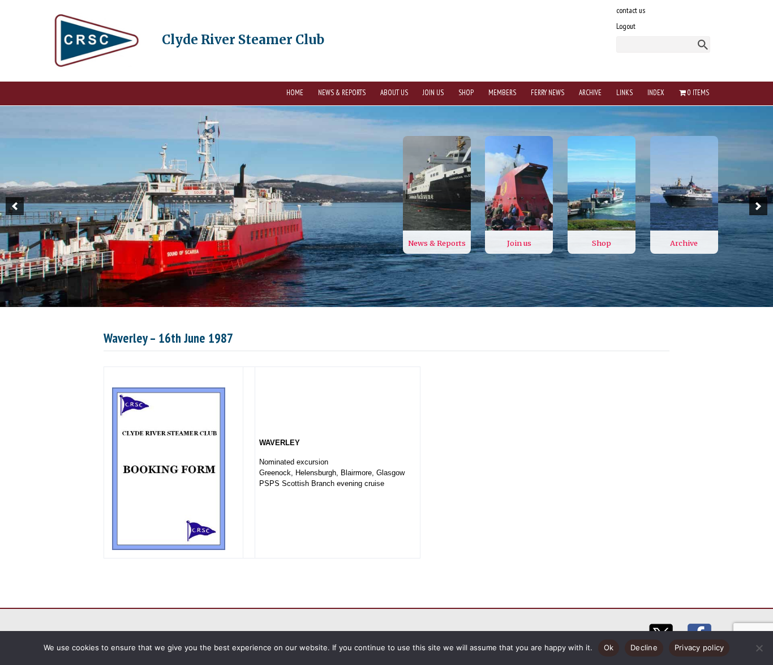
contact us (630, 10)
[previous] (15, 206)
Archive (590, 92)
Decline (644, 647)
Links (624, 92)
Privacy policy (699, 647)
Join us (433, 92)
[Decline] (759, 648)
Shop (466, 92)
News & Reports (342, 92)
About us (394, 92)
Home (294, 92)
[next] (758, 206)
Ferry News (547, 92)
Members (502, 92)
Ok (609, 647)
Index (655, 92)
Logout (625, 26)
